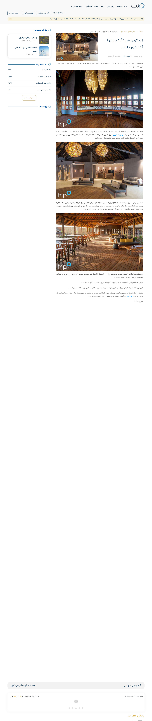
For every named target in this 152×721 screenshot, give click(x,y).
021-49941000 (60, 13)
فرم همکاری (42, 13)
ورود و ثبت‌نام (14, 13)
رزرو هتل (110, 6)
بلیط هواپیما (122, 6)
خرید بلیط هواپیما (118, 135)
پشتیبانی (27, 13)
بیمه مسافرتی (76, 6)
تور (102, 6)
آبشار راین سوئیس (132, 685)
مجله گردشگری (92, 6)
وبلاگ (141, 31)
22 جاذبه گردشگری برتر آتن (23, 685)
